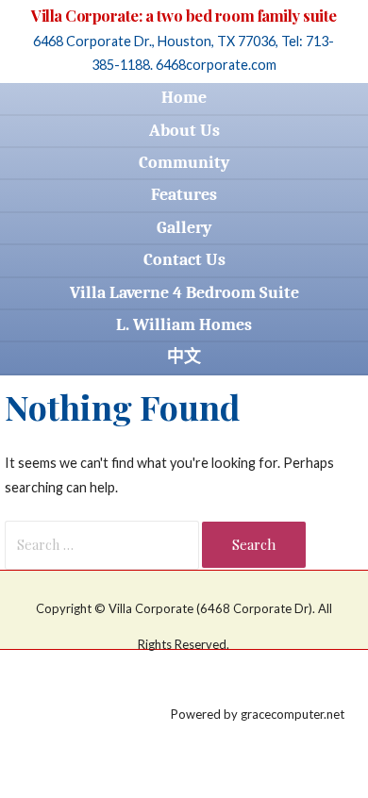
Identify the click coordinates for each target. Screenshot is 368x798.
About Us (184, 131)
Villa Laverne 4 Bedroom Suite (184, 293)
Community (184, 163)
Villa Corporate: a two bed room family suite (183, 15)
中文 (184, 357)
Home (184, 98)
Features (184, 195)
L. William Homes (184, 325)
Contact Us (184, 260)
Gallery (184, 228)
